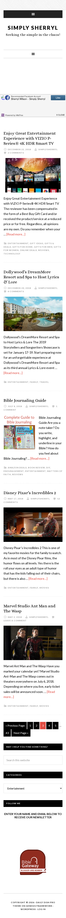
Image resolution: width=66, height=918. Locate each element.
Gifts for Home (22, 247)
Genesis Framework (39, 906)
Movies (44, 587)
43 (7, 732)
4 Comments (16, 291)
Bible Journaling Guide (25, 400)
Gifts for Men (43, 247)
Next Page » (21, 732)
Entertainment (18, 243)
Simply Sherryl (33, 27)
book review (36, 467)
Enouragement (14, 471)
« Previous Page (15, 725)
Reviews (43, 250)
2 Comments (16, 152)
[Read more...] (15, 234)
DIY (48, 467)
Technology (12, 253)
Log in (41, 909)
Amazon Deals (17, 467)
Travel (44, 382)
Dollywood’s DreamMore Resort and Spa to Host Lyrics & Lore (31, 276)
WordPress (28, 909)
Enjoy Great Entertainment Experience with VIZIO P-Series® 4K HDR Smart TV (30, 138)
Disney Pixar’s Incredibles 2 (30, 492)
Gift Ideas (36, 243)
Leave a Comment (15, 620)
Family (34, 382)
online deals (28, 250)
